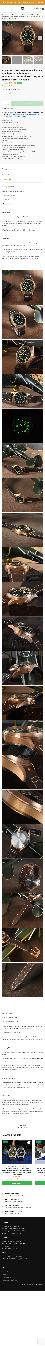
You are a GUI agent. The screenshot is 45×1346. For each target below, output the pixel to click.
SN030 (22, 14)
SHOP (8, 14)
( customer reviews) (17, 86)
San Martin (29, 1284)
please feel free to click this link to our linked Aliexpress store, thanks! (22, 115)
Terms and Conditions (9, 1280)
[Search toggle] (34, 8)
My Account (6, 1271)
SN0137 (24, 1166)
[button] (40, 38)
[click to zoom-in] (22, 38)
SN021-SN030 (15, 14)
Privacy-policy (7, 1277)
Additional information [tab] (10, 174)
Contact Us (5, 1274)
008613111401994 (14, 1256)
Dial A (4, 94)
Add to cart (27, 103)
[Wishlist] (28, 1142)
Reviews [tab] (6, 179)
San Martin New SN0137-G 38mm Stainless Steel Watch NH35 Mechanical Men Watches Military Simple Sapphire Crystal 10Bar (16, 1171)
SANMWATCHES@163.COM (17, 1259)
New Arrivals (16, 1166)
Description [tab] (6, 169)
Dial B (10, 94)
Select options (17, 1183)
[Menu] (5, 8)
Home (3, 14)
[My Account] (37, 8)
